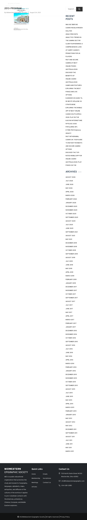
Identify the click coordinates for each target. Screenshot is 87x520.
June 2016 (69, 353)
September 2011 (71, 433)
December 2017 (71, 287)
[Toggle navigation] (80, 5)
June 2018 (69, 265)
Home (34, 474)
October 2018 (71, 250)
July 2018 (69, 261)
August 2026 (70, 177)
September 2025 (72, 217)
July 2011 (69, 440)
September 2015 (72, 385)
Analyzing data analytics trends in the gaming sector (73, 37)
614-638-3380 (67, 486)
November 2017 (71, 290)
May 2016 (69, 356)
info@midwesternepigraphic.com (73, 481)
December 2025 (71, 206)
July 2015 (69, 393)
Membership (36, 478)
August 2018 (70, 258)
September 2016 (72, 342)
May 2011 (69, 448)
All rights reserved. (52, 517)
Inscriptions (47, 478)
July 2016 (69, 349)
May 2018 (69, 269)
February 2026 (71, 199)
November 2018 (71, 247)
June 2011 (69, 444)
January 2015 (71, 415)
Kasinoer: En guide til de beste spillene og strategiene (74, 101)
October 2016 (71, 338)
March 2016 (70, 364)
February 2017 (71, 323)
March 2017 (70, 320)
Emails (45, 474)
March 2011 (70, 451)
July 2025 (69, 225)
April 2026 (70, 192)
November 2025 (71, 210)
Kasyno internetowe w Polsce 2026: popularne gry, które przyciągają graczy (74, 127)
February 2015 (71, 411)
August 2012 (70, 422)
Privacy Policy (65, 517)
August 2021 (70, 236)
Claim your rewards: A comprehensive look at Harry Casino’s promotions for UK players (74, 50)
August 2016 (70, 345)
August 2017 (70, 301)
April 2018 (69, 272)
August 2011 (70, 437)
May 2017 (69, 312)
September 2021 (72, 232)
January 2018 (71, 283)
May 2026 (69, 188)
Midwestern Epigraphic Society (16, 13)
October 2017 (71, 294)
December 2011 (71, 429)
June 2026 (69, 184)
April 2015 (69, 404)
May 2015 (69, 400)
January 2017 (71, 327)
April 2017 (69, 316)
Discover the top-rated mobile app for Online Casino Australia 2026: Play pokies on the (74, 159)
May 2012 (69, 426)
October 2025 (71, 214)
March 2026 (70, 195)
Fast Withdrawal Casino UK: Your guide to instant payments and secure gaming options (74, 143)
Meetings (35, 483)
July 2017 (69, 305)
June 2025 (69, 228)
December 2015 (71, 375)
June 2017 (69, 309)
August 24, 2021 (35, 13)
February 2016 (71, 367)
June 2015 (69, 396)
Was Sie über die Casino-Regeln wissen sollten (74, 28)
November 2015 (71, 378)
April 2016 (69, 360)
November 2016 (71, 334)
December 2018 (71, 243)
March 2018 (70, 276)
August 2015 (70, 389)
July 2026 (69, 181)
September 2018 (72, 254)
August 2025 (70, 221)
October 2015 (71, 382)
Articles (34, 487)
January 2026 (71, 203)
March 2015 (70, 407)
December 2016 (71, 331)
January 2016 (71, 371)
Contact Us (47, 483)
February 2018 (71, 280)
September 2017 (72, 298)
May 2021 (69, 239)
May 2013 (69, 418)
